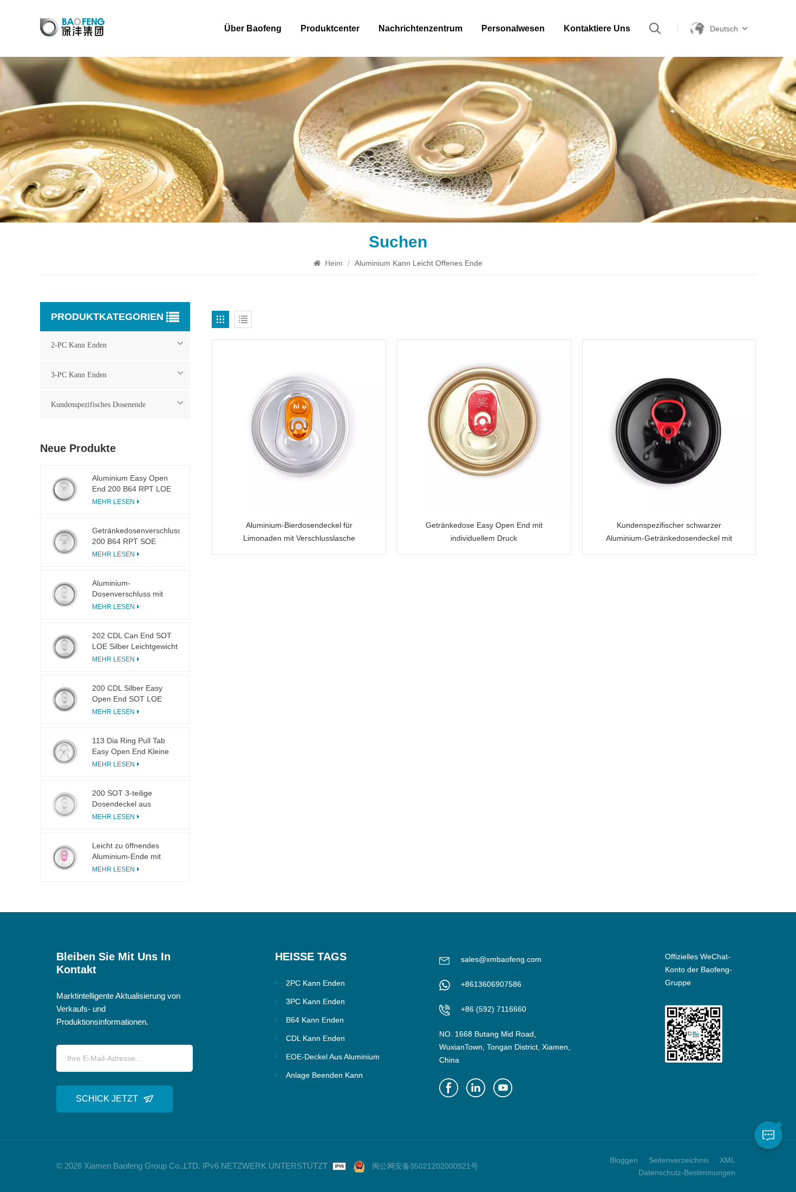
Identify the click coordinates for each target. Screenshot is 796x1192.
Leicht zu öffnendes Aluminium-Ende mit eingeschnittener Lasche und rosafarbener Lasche (135, 851)
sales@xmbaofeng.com (501, 959)
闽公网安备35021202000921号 (425, 1166)
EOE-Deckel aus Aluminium (333, 1056)
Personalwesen (513, 28)
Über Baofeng (253, 28)
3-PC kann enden (79, 375)
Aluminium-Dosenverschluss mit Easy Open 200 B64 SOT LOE (135, 589)
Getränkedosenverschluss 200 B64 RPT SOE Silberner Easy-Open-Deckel (136, 536)
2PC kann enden (315, 983)
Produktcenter (330, 28)
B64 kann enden (315, 1020)
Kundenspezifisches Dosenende (98, 405)
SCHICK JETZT (107, 1098)
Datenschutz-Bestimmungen (686, 1172)
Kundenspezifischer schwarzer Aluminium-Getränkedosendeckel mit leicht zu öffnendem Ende (669, 533)
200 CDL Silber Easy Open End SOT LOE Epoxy (127, 694)
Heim (333, 263)
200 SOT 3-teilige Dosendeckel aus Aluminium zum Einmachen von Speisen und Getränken (133, 799)
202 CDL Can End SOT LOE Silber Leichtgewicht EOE (135, 641)
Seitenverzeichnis (679, 1160)
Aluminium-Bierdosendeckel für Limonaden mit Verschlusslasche (299, 531)
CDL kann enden (315, 1038)
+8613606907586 (491, 984)
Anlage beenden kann (324, 1075)
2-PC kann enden (79, 345)
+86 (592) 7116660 (493, 1009)
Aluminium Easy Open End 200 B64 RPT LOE (131, 483)
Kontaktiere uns (597, 28)
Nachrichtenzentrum (420, 28)
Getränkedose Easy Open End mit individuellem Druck (484, 531)
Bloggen (624, 1160)
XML (727, 1160)
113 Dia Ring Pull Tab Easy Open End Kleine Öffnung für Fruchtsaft (130, 746)
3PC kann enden (315, 1001)
